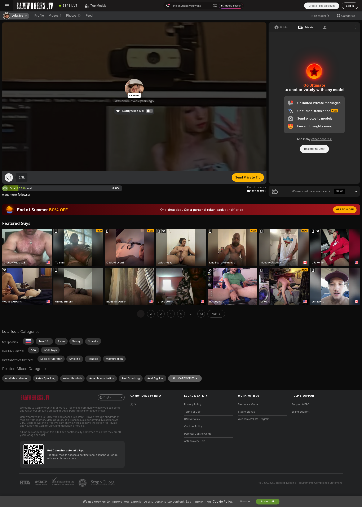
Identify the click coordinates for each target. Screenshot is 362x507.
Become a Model (248, 404)
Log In (350, 5)
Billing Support (300, 411)
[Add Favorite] (9, 177)
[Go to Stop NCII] (103, 482)
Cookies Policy (193, 426)
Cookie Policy (222, 501)
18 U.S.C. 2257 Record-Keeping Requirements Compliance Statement (300, 482)
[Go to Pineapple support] (83, 483)
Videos (55, 15)
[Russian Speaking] (28, 341)
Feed (89, 15)
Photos (73, 15)
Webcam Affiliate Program (253, 419)
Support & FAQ (300, 404)
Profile (39, 15)
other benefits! (321, 139)
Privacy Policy (192, 404)
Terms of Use (192, 411)
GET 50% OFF (345, 209)
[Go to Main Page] (34, 5)
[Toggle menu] (6, 5)
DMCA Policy (192, 419)
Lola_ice (9, 331)
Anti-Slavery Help (194, 441)
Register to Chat (314, 148)
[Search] (215, 6)
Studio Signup (246, 411)
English (107, 397)
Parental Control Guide (197, 433)
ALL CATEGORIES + (184, 378)
